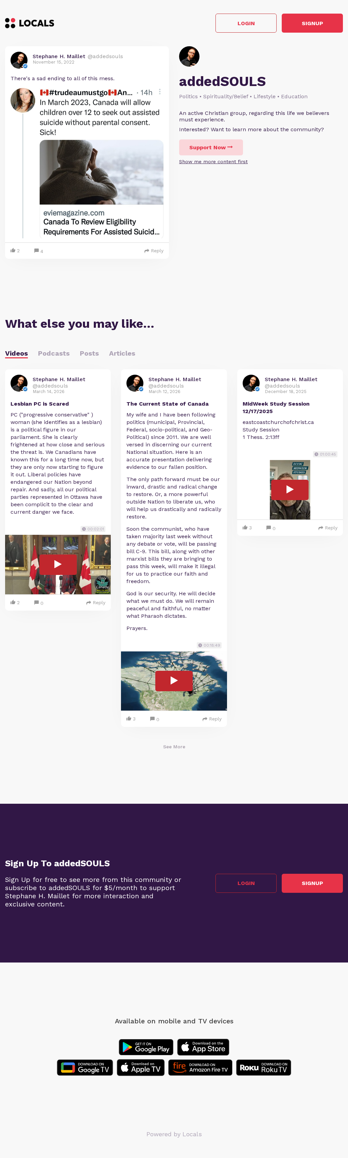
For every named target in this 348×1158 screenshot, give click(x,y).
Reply (157, 250)
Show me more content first (213, 161)
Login (246, 23)
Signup (312, 23)
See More (174, 746)
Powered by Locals (174, 1134)
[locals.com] (29, 23)
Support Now (207, 147)
